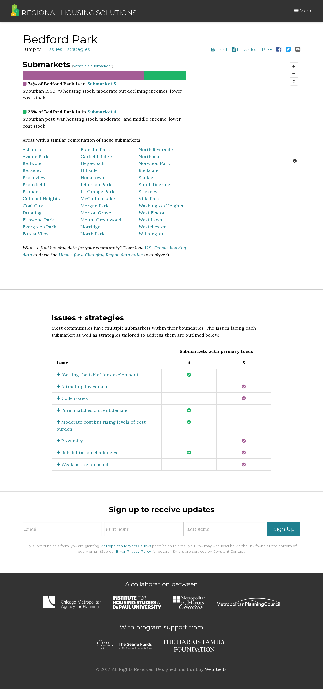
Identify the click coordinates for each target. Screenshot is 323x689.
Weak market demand (84, 464)
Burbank (32, 191)
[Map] (247, 113)
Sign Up (284, 529)
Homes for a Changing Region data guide (101, 255)
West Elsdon (152, 213)
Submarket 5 (101, 84)
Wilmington (152, 234)
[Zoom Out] (294, 74)
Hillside (89, 170)
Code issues (74, 398)
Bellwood (33, 163)
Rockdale (148, 170)
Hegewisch (92, 163)
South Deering (154, 184)
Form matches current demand (94, 410)
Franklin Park (95, 149)
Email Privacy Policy (133, 551)
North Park (92, 234)
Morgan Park (94, 206)
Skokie (146, 177)
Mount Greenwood (100, 220)
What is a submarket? (92, 66)
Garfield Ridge (96, 156)
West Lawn (150, 220)
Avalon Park (35, 156)
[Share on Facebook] (278, 49)
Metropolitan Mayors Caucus (125, 546)
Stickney (148, 191)
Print (221, 49)
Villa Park (149, 199)
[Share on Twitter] (288, 49)
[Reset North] (294, 81)
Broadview (34, 177)
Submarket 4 (102, 112)
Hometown (92, 177)
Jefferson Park (95, 184)
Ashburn (32, 149)
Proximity (71, 441)
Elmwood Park (38, 220)
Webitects (216, 669)
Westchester (152, 227)
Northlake (149, 156)
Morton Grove (95, 213)
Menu (305, 10)
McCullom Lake (97, 199)
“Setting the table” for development (99, 375)
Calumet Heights (41, 199)
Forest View (35, 234)
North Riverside (156, 149)
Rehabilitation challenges (88, 452)
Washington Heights (161, 206)
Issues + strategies (69, 49)
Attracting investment (84, 386)
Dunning (32, 213)
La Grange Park (97, 191)
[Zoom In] (294, 66)
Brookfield (34, 184)
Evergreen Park (39, 227)
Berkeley (32, 170)
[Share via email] (297, 49)
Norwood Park (154, 163)
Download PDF (254, 49)
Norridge (90, 227)
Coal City (33, 206)
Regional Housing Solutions (78, 13)
